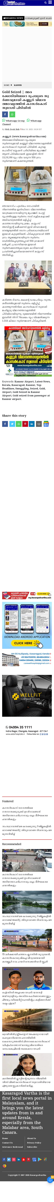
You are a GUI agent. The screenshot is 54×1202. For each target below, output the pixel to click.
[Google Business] (34, 1159)
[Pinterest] (29, 1160)
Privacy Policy (34, 1143)
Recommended (11, 844)
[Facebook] (4, 1160)
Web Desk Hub (12, 129)
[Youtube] (24, 1160)
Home (7, 85)
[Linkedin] (19, 1160)
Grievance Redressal (12, 1147)
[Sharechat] (4, 1166)
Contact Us (7, 1143)
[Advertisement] (27, 54)
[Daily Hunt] (45, 1159)
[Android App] (39, 1159)
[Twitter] (9, 1160)
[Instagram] (14, 1160)
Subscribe (32, 1147)
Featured (7, 801)
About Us (31, 1138)
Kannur (18, 85)
